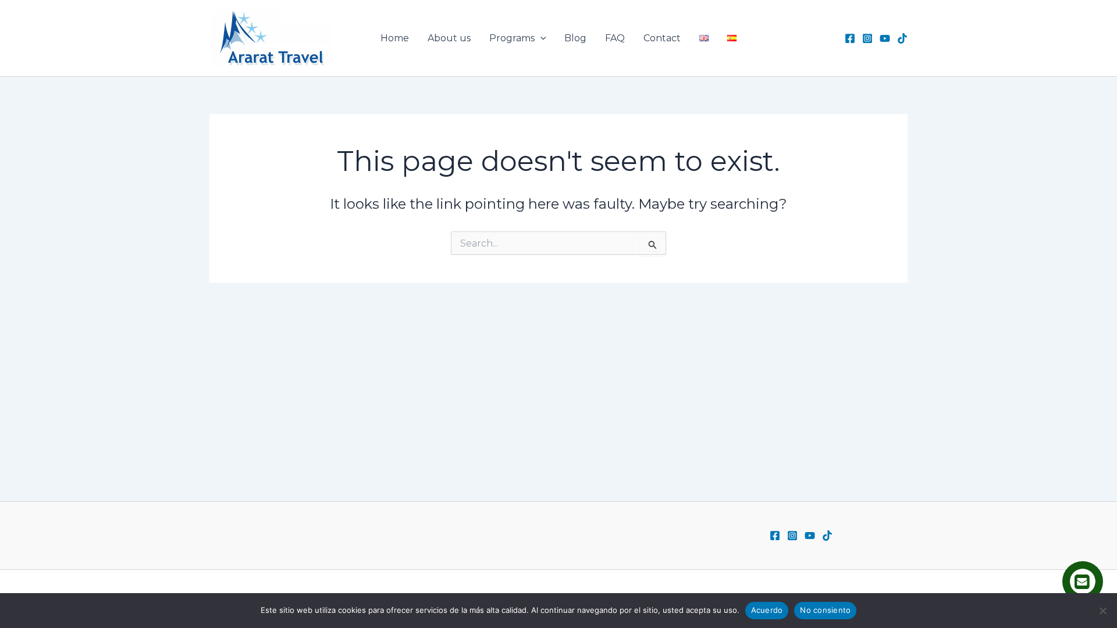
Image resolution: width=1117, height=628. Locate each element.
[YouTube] (885, 38)
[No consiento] (1102, 610)
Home (394, 38)
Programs (512, 38)
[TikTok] (902, 38)
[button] (540, 38)
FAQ (615, 38)
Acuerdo (767, 610)
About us (449, 38)
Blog (575, 38)
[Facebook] (850, 38)
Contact (662, 38)
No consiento (825, 610)
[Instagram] (867, 38)
